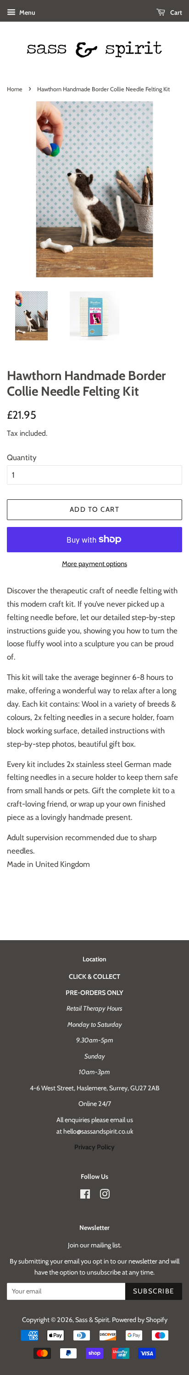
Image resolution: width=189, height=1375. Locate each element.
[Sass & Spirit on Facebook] (85, 1196)
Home (14, 89)
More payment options (94, 564)
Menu (26, 12)
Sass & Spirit (92, 1320)
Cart (175, 12)
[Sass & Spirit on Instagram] (105, 1196)
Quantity (22, 457)
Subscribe (154, 1291)
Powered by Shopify (139, 1320)
